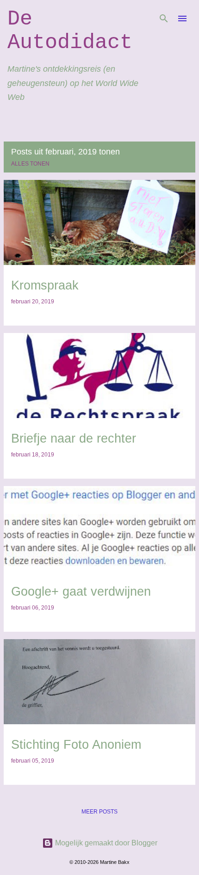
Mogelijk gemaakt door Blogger (105, 843)
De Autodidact (69, 31)
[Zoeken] (163, 18)
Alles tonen (30, 163)
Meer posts (99, 811)
